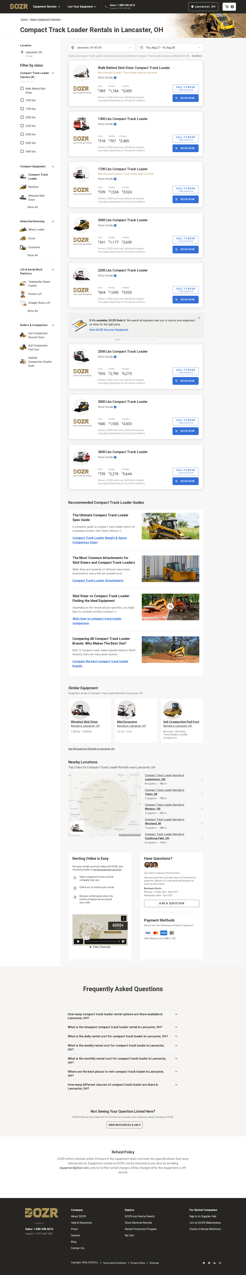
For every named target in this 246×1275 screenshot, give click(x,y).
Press (74, 1229)
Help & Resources (81, 1222)
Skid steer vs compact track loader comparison (96, 621)
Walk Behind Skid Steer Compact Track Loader (134, 68)
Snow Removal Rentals (138, 1222)
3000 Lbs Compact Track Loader (123, 402)
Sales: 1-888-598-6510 (122, 5)
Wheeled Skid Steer (85, 723)
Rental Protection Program (141, 1229)
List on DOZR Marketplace (205, 1222)
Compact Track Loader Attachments (98, 580)
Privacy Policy (138, 1263)
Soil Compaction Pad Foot (181, 723)
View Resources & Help (124, 1125)
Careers (75, 1235)
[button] (37, 77)
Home (24, 19)
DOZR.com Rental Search (140, 1216)
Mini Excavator (131, 723)
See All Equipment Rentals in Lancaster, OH (91, 748)
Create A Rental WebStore (205, 1229)
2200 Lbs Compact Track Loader (123, 270)
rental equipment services (107, 869)
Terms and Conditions (115, 1263)
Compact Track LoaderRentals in (164, 777)
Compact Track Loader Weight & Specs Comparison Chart (99, 540)
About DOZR (78, 1216)
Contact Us (77, 1248)
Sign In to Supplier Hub (202, 1216)
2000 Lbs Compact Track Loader (123, 220)
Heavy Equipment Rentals (45, 19)
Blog (73, 1241)
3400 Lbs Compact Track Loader (123, 452)
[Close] (199, 317)
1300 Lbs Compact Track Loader (123, 119)
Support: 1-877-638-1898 (120, 8)
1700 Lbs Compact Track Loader (123, 169)
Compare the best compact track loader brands (100, 664)
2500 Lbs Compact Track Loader (123, 351)
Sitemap (154, 1263)
